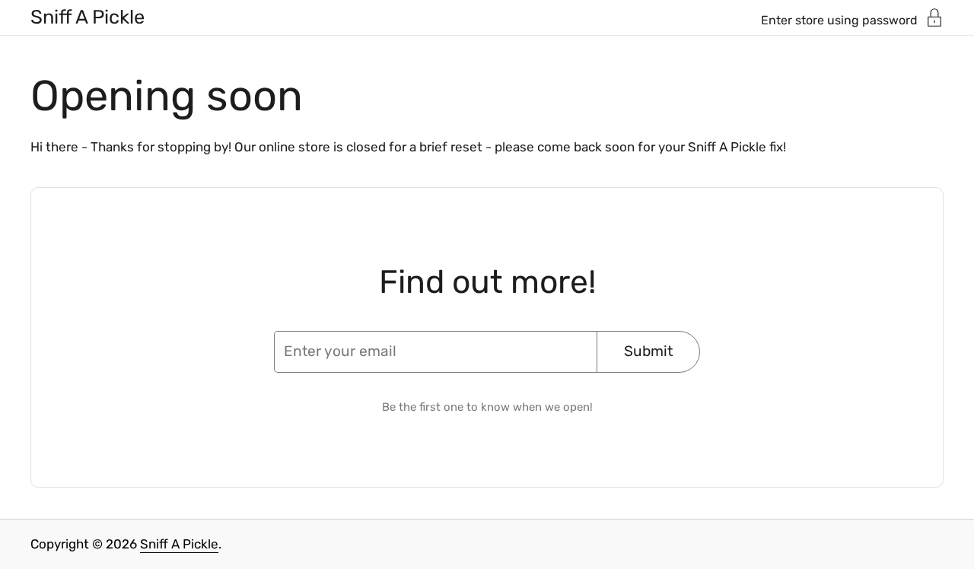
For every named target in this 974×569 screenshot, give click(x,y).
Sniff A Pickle (87, 17)
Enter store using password (839, 20)
